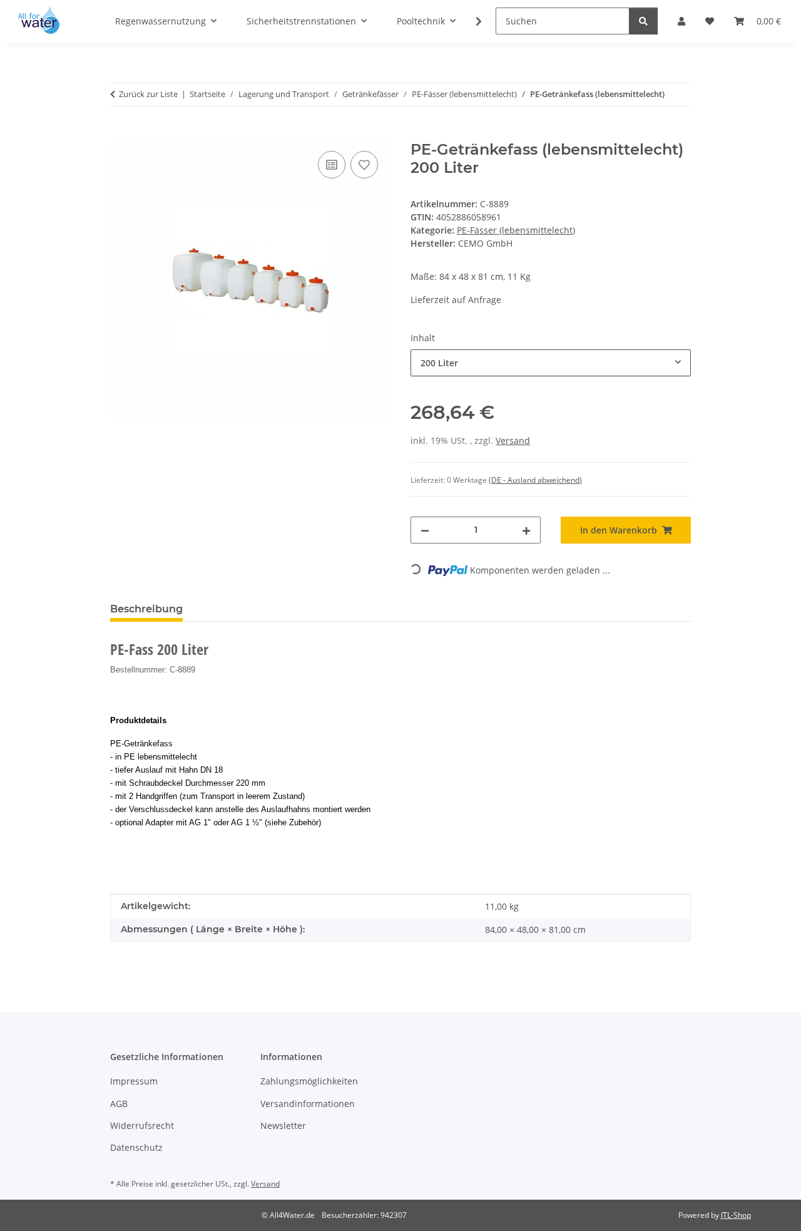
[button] (471, 21)
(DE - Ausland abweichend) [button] (535, 480)
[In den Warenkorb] (120, 134)
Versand (513, 440)
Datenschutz (136, 1147)
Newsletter (283, 1125)
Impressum (134, 1081)
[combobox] (551, 362)
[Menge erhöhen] (526, 530)
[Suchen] (643, 21)
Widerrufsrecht (142, 1125)
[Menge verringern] (425, 530)
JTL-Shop (736, 1215)
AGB (119, 1104)
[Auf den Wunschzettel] (364, 164)
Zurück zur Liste (148, 94)
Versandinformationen (307, 1104)
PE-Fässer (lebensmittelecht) (516, 230)
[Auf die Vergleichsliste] (331, 164)
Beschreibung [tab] (146, 609)
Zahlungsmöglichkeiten (309, 1081)
